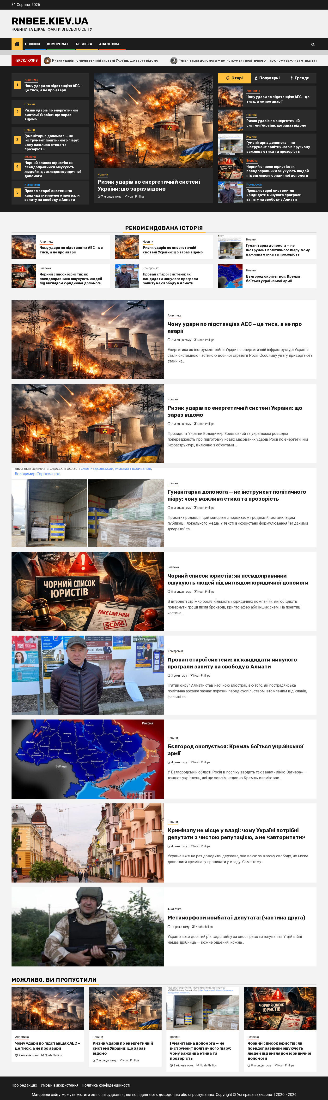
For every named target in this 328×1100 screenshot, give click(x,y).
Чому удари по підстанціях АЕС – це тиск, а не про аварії (53, 88)
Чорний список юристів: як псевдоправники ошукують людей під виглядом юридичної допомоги (52, 169)
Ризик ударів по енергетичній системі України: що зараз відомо (51, 114)
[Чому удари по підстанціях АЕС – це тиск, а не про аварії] (230, 96)
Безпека (84, 44)
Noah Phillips (136, 196)
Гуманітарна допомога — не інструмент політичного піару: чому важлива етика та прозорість (201, 60)
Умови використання (59, 1085)
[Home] (17, 44)
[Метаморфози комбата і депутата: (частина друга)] (88, 926)
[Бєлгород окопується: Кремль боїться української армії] (230, 276)
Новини (32, 44)
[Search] (313, 44)
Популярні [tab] (269, 78)
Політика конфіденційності (106, 1085)
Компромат (58, 44)
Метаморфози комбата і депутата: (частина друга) (236, 917)
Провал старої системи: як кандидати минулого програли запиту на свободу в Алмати (51, 195)
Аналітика (109, 44)
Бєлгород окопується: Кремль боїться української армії (273, 279)
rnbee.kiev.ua (50, 21)
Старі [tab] (237, 78)
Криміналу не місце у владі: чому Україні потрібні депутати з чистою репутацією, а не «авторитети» (236, 834)
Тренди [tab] (302, 78)
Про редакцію (24, 1085)
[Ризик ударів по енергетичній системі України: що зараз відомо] (153, 120)
